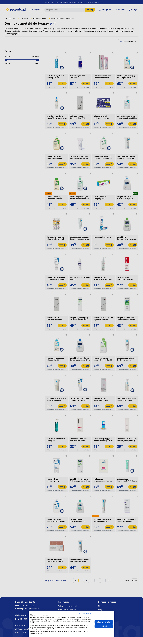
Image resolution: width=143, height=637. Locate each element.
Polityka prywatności (85, 613)
